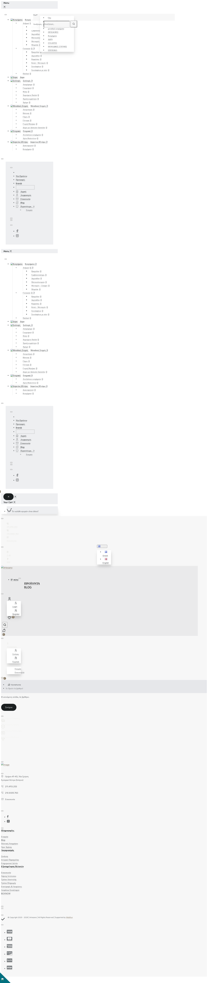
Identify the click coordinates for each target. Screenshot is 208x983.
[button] (106, 553)
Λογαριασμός (7, 850)
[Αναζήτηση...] (4, 625)
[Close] (4, 7)
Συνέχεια (8, 707)
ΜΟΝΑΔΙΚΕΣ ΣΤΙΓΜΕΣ (57, 46)
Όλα (49, 18)
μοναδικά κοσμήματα (56, 28)
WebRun (69, 917)
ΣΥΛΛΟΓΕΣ (52, 43)
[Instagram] (17, 236)
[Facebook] (17, 231)
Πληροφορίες (7, 830)
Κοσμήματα (52, 36)
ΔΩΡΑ (50, 39)
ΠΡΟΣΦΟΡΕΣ (53, 32)
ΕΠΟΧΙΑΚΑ (52, 50)
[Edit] (6, 14)
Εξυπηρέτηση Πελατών (12, 866)
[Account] (10, 599)
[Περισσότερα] (8, 665)
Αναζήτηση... (38, 24)
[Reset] (8, 496)
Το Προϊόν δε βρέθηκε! (14, 688)
